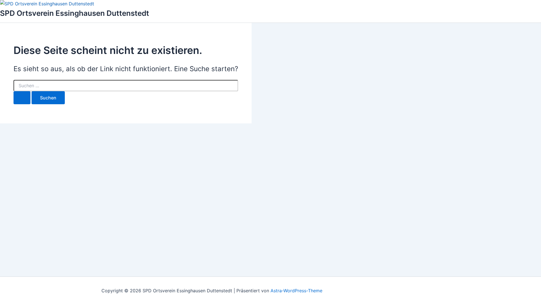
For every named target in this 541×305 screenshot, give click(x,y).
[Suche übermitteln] (22, 97)
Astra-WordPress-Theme (296, 290)
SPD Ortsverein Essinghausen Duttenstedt (74, 13)
